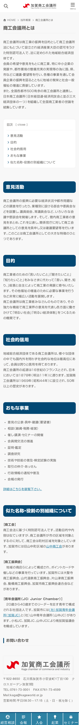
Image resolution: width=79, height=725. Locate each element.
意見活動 (16, 135)
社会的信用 (18, 149)
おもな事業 (18, 155)
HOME (11, 20)
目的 (13, 142)
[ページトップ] (71, 702)
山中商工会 (54, 546)
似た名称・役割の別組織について (33, 162)
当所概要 (25, 20)
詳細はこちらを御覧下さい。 (22, 489)
